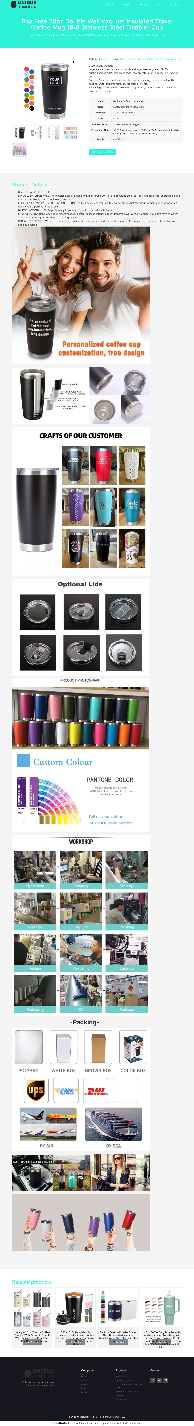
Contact (175, 4)
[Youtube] (159, 1380)
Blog (159, 4)
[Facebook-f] (152, 1380)
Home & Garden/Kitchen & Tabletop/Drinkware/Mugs (150, 58)
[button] (102, 152)
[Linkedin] (165, 1380)
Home (110, 4)
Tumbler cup (53, 35)
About (126, 4)
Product (143, 4)
